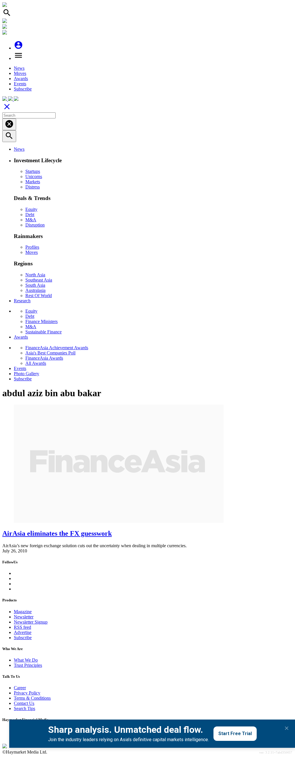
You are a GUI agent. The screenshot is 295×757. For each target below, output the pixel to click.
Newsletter (23, 616)
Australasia (35, 290)
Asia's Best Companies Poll (50, 352)
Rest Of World (38, 295)
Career (20, 687)
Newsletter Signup (31, 622)
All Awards (35, 363)
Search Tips (24, 708)
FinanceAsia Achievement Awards (56, 347)
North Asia (35, 274)
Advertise (22, 632)
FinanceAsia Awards (44, 358)
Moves (20, 73)
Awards (21, 78)
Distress (32, 186)
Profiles (32, 247)
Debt (29, 214)
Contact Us (24, 703)
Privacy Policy (27, 692)
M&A (30, 219)
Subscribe (23, 88)
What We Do (26, 660)
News (19, 68)
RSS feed (22, 627)
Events (20, 83)
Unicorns (33, 176)
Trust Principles (28, 665)
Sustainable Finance (43, 331)
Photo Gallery (26, 373)
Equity (31, 209)
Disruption (35, 224)
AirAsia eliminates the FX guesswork (57, 533)
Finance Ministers (41, 321)
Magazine (23, 611)
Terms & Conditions (32, 698)
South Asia (35, 285)
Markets (32, 181)
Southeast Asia (38, 279)
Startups (32, 171)
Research (22, 300)
